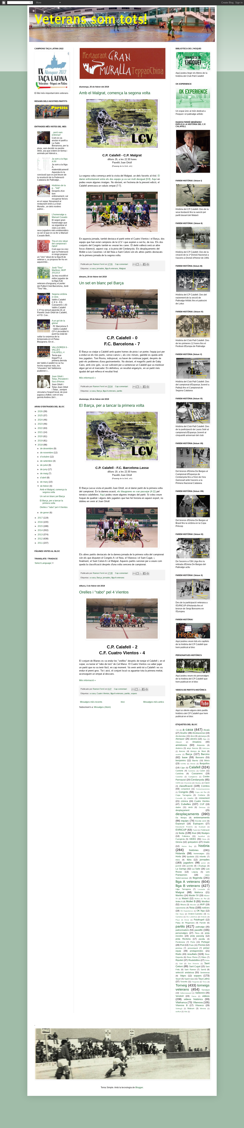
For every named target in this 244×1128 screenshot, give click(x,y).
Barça (99, 391)
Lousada (201, 889)
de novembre (47, 452)
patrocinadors (182, 930)
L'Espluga (202, 866)
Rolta (207, 960)
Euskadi (202, 827)
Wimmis (203, 1008)
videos (206, 995)
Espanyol (180, 823)
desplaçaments (187, 814)
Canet (202, 771)
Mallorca (199, 892)
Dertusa (202, 807)
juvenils (190, 866)
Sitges (183, 976)
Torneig (181, 985)
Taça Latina (204, 979)
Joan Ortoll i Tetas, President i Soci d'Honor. (60, 379)
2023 (40, 424)
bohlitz (183, 764)
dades (178, 807)
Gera (204, 839)
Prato (191, 945)
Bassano (200, 757)
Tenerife (183, 982)
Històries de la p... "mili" (59, 186)
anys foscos (192, 748)
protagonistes (196, 951)
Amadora (196, 742)
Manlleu (179, 895)
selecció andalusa (185, 972)
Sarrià (203, 969)
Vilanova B (182, 1005)
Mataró (185, 898)
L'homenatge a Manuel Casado (59, 215)
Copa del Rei (200, 792)
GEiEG (192, 839)
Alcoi (192, 736)
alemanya (202, 736)
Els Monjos (181, 818)
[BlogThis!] (137, 264)
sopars (134, 693)
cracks (190, 798)
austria (178, 754)
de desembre (47, 448)
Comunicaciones (203, 789)
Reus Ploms (192, 957)
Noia (192, 907)
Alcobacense (198, 733)
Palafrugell (199, 919)
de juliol (44, 465)
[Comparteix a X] (141, 264)
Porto (192, 942)
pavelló (199, 929)
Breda (192, 764)
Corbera (201, 795)
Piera (197, 933)
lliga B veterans (188, 886)
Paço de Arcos (182, 920)
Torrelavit (205, 990)
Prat (182, 945)
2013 (40, 534)
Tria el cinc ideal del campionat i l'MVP (60, 244)
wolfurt (178, 1012)
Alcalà (206, 730)
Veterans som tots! (90, 19)
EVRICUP (181, 829)
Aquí (154, 179)
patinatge (200, 927)
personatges (182, 933)
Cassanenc (197, 773)
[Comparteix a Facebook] (144, 264)
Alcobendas (181, 736)
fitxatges (205, 833)
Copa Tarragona (183, 795)
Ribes (203, 957)
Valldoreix (200, 993)
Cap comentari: (122, 264)
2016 (40, 522)
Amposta (201, 745)
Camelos (191, 771)
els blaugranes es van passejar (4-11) (136, 491)
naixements (181, 908)
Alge (204, 739)
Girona (179, 842)
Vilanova (198, 1002)
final (194, 833)
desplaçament (182, 810)
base (185, 757)
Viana (193, 996)
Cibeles (198, 783)
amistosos (181, 745)
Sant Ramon (190, 969)
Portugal (205, 942)
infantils (203, 856)
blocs (207, 760)
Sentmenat (205, 972)
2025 (40, 415)
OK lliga (201, 911)
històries (193, 850)
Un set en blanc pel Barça (101, 283)
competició (185, 789)
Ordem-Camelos (195, 914)
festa (181, 833)
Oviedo (204, 917)
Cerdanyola (197, 779)
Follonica (186, 836)
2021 (40, 432)
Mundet (193, 905)
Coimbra (205, 786)
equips (185, 820)
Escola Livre (200, 821)
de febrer (44, 486)
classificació (186, 785)
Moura (183, 904)
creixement (204, 798)
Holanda (180, 853)
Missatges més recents (91, 702)
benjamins (181, 760)
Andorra (179, 748)
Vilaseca (199, 1005)
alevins (193, 739)
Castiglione (192, 777)
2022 (40, 428)
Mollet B (190, 901)
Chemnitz (188, 783)
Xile (185, 1012)
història (204, 846)
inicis (178, 860)
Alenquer (180, 739)
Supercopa (189, 979)
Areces (182, 751)
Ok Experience (186, 911)
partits (119, 391)
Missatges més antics (153, 702)
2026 (40, 411)
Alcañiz (183, 733)
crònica (184, 801)
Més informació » (87, 378)
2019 (40, 440)
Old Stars (180, 914)
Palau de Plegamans (185, 923)
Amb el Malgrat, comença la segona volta (114, 93)
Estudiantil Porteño (184, 827)
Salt (181, 964)
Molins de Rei (200, 899)
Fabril (195, 830)
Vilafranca (181, 1002)
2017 (40, 518)
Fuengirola (180, 839)
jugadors (188, 862)
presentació (193, 948)
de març (44, 482)
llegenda (197, 877)
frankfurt (201, 836)
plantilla (202, 939)
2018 (40, 445)
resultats (192, 954)
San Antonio (193, 964)
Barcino (205, 754)
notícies (206, 908)
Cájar (182, 768)
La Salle (196, 869)
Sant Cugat (194, 966)
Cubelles (186, 804)
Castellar (179, 777)
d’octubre (45, 456)
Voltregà (179, 1008)
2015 (40, 526)
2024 (40, 420)
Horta (178, 856)
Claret (207, 783)
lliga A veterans (111, 268)
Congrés (183, 791)
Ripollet (179, 960)
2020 (40, 436)
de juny (44, 469)
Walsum (190, 1008)
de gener (44, 512)
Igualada (190, 856)
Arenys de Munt (198, 751)
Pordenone (180, 942)
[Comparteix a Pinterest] (148, 264)
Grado (206, 842)
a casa (93, 268)
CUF (202, 804)
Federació (205, 830)
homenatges (199, 853)
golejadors (193, 842)
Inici (123, 702)
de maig (44, 473)
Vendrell (180, 996)
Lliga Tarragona (183, 889)
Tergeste (195, 982)
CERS (178, 783)
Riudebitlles (194, 960)
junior (203, 863)
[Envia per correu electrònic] (134, 264)
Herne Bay (187, 846)
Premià (201, 945)
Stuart (178, 979)
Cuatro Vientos (103, 693)
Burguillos (205, 763)
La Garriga (181, 869)
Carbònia (179, 773)
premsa (179, 948)
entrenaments (202, 817)
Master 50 (194, 895)
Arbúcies (206, 748)
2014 (40, 530)
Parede (203, 923)
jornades (100, 268)
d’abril (43, 477)
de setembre (46, 461)
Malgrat (122, 268)
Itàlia (189, 859)
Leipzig (195, 872)
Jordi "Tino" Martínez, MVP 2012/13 (59, 270)
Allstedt (179, 742)
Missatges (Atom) (102, 707)
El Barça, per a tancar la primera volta (111, 405)
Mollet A (179, 901)
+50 (177, 730)
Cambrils (179, 771)
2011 (40, 543)
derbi (190, 807)
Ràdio (178, 954)
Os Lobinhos (191, 917)
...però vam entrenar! (57, 133)
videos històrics (193, 999)
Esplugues (198, 823)
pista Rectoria (183, 939)
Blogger (139, 1087)
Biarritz (195, 760)
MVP (202, 904)
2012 (40, 538)
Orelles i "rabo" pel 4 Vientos (104, 592)
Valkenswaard (185, 993)
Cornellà (179, 798)
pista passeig (197, 936)
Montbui (206, 901)
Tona (205, 982)
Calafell (194, 767)
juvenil (178, 866)
